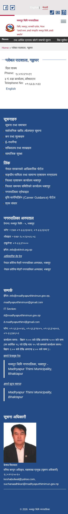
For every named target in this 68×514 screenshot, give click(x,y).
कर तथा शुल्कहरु (14, 136)
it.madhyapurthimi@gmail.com (22, 321)
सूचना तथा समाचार (15, 125)
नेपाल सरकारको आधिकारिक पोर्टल (24, 169)
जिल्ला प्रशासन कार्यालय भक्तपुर (23, 180)
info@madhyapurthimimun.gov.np (29, 295)
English (34, 7)
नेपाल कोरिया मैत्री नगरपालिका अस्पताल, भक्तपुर (27, 269)
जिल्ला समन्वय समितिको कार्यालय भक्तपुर (27, 186)
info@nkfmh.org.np (21, 249)
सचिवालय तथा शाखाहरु (18, 148)
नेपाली (45, 7)
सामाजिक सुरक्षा (13, 153)
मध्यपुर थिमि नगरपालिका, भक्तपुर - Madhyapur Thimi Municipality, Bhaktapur (30, 368)
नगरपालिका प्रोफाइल (17, 192)
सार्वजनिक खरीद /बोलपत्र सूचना (23, 131)
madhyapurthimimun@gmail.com (23, 302)
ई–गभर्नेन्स (11, 142)
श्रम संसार (11, 203)
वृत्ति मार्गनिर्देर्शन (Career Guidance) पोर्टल (30, 197)
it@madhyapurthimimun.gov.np (22, 315)
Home (5, 47)
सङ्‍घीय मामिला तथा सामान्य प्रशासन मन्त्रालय (31, 175)
